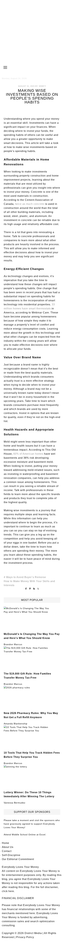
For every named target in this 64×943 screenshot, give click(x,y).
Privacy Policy (25, 937)
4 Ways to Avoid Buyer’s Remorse (25, 577)
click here (8, 891)
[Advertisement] (32, 32)
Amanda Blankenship (15, 723)
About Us (7, 847)
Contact (6, 851)
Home (5, 843)
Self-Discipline (11, 855)
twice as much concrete (29, 204)
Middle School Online (24, 834)
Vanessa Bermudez (14, 802)
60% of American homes (28, 453)
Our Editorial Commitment (18, 859)
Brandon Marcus (13, 644)
